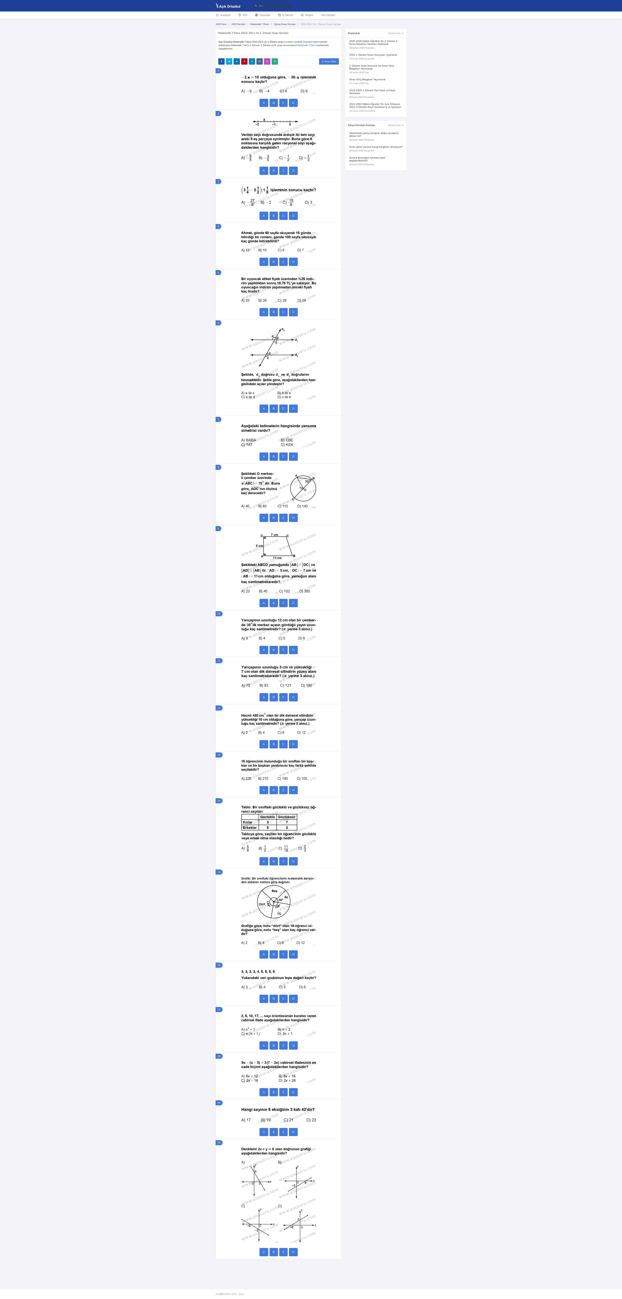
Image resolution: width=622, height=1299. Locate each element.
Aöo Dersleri (328, 15)
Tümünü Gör (394, 33)
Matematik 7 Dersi (259, 24)
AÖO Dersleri (238, 24)
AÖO (221, 1294)
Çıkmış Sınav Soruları (285, 24)
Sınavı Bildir (330, 61)
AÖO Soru (221, 24)
